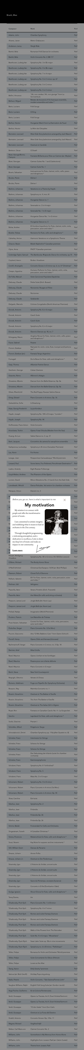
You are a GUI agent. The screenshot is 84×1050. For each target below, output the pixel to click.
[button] (65, 500)
